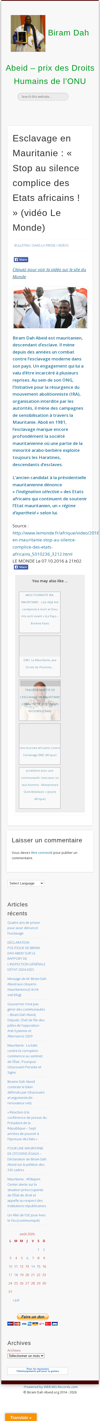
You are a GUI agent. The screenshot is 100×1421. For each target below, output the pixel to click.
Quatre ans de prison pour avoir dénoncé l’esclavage (23, 928)
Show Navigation (80, 46)
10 (10, 1266)
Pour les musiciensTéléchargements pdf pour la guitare (37, 1370)
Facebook (49, 109)
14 (33, 1266)
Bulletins (22, 245)
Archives (14, 1350)
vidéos (63, 245)
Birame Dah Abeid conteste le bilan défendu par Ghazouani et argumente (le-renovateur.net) (25, 1092)
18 (16, 1274)
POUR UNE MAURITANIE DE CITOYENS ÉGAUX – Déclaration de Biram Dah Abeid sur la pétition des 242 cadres (26, 1159)
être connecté (42, 852)
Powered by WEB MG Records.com (51, 1386)
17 (10, 1274)
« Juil (16, 1300)
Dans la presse (43, 245)
